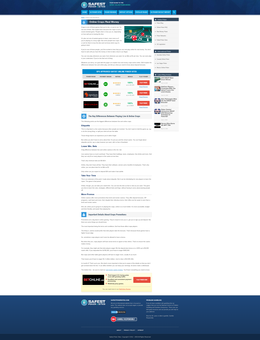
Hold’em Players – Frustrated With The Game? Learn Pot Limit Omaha (168, 89)
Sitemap (141, 330)
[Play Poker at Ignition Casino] (91, 94)
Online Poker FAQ (162, 27)
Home (84, 12)
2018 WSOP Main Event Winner (167, 79)
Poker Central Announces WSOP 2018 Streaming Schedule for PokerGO (167, 113)
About (119, 330)
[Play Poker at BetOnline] (91, 84)
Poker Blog (160, 23)
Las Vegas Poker (162, 63)
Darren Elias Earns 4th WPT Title (168, 124)
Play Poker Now (142, 280)
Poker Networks (161, 36)
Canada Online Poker (163, 59)
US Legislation (161, 44)
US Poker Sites (96, 12)
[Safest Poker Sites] (93, 7)
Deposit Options (125, 12)
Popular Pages (141, 12)
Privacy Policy (129, 330)
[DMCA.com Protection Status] (118, 313)
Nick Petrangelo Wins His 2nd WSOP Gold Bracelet (169, 100)
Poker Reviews (110, 12)
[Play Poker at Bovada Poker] (91, 104)
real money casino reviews (114, 270)
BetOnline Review (125, 289)
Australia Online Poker (163, 55)
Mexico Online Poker (163, 67)
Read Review (143, 87)
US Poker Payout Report (160, 12)
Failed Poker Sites (162, 40)
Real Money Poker (162, 31)
